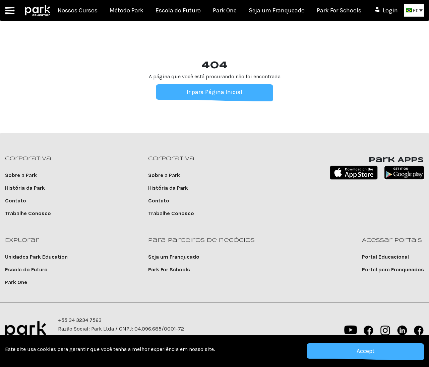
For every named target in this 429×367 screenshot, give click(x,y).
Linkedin (402, 331)
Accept (365, 351)
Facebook (369, 331)
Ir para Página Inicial (214, 92)
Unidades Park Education (36, 257)
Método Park (126, 10)
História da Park (25, 188)
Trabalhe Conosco (28, 213)
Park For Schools (339, 10)
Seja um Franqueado (277, 10)
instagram (385, 331)
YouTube (350, 331)
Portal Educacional (385, 257)
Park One (225, 10)
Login (390, 10)
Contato (15, 200)
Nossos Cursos (78, 10)
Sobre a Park (21, 175)
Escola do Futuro (178, 10)
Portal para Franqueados (393, 269)
